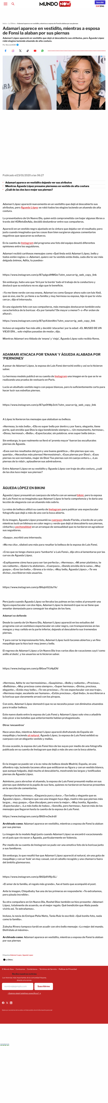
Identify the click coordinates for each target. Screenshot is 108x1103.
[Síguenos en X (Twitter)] (7, 1003)
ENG (102, 6)
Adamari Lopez (16, 955)
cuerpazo (57, 519)
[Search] (13, 4)
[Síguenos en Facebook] (3, 1003)
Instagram (27, 242)
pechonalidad (23, 526)
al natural (33, 735)
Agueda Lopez (27, 955)
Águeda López (29, 207)
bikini (80, 495)
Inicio (5, 23)
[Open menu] (5, 4)
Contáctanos (32, 969)
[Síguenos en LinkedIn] (11, 1003)
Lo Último (12, 23)
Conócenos (20, 969)
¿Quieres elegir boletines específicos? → (24, 993)
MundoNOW (11, 45)
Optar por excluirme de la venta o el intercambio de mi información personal (27, 1010)
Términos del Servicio (48, 969)
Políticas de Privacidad (68, 969)
